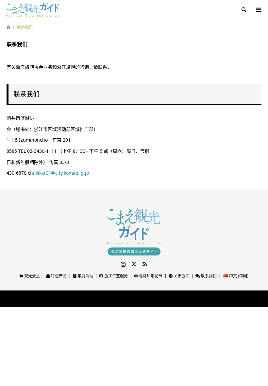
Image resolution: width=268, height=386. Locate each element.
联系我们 (208, 276)
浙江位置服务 (115, 276)
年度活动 (84, 276)
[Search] (243, 10)
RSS (144, 264)
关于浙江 (181, 276)
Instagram (123, 264)
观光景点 (31, 276)
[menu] (258, 10)
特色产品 (58, 276)
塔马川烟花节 (150, 276)
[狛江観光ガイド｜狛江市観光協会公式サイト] (33, 9)
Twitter (134, 264)
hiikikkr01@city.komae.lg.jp (59, 173)
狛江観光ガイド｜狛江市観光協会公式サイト (119, 298)
